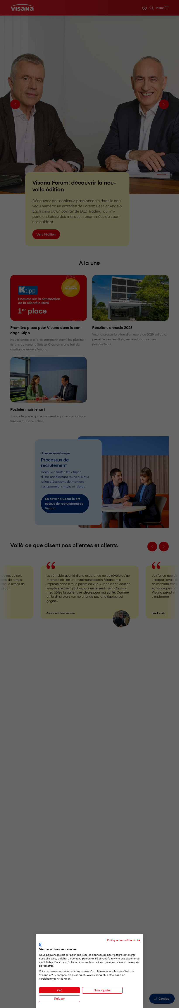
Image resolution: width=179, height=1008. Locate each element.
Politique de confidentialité (123, 940)
